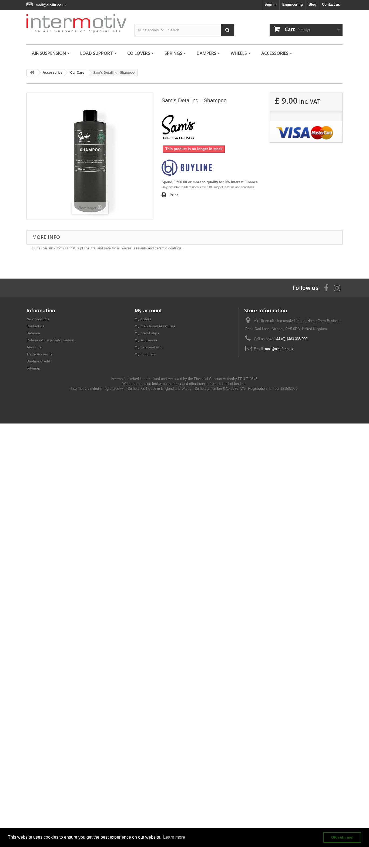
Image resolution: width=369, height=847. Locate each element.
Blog (312, 4)
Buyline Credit (38, 361)
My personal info (149, 347)
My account (148, 310)
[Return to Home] (32, 72)
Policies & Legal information (50, 340)
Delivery (33, 333)
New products (37, 319)
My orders (143, 319)
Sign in (270, 4)
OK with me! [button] (342, 837)
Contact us (331, 4)
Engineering (292, 4)
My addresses (146, 340)
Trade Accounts (39, 354)
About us (34, 347)
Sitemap (33, 368)
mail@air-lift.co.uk (51, 5)
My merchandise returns (155, 326)
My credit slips (147, 333)
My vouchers (145, 354)
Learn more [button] (174, 837)
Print (174, 195)
